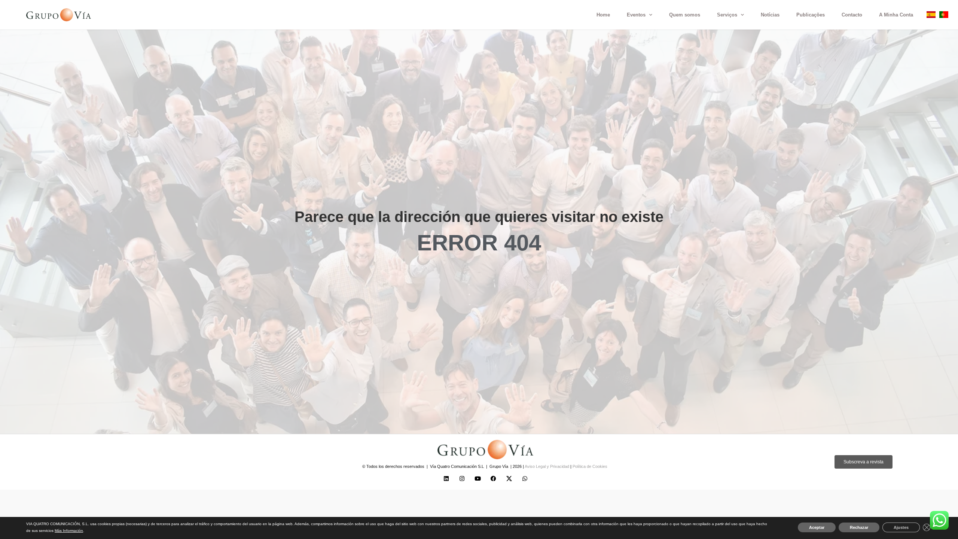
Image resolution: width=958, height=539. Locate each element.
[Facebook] (493, 478)
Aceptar (816, 527)
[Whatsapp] (524, 478)
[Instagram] (461, 478)
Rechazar (859, 527)
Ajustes (901, 527)
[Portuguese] (943, 16)
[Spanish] (931, 16)
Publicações (810, 15)
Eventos (636, 15)
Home (603, 15)
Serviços (727, 15)
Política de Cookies (589, 466)
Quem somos (684, 15)
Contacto (852, 15)
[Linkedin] (446, 478)
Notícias (770, 15)
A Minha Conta (896, 15)
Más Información (69, 531)
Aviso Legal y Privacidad (547, 466)
